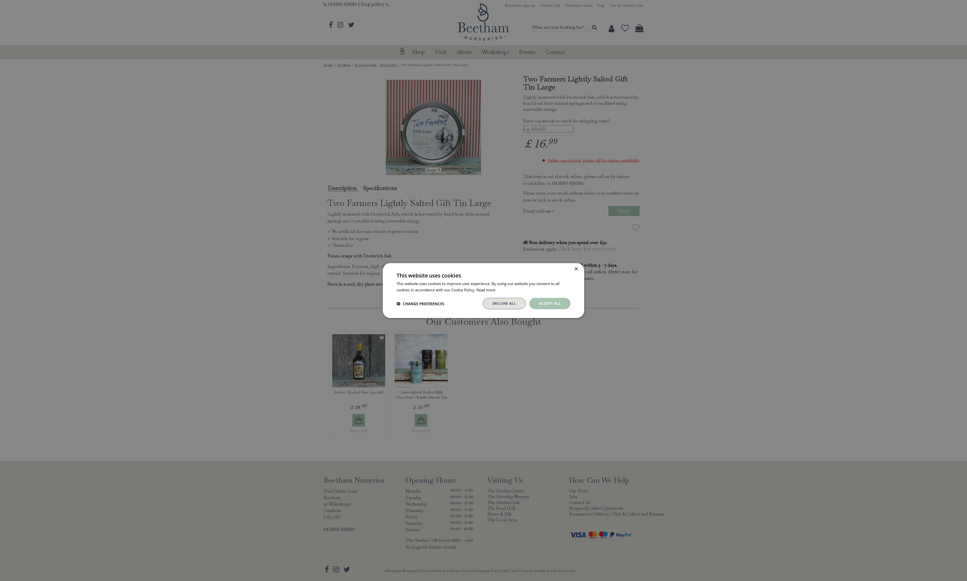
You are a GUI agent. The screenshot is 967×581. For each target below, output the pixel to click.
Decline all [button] (504, 303)
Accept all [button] (550, 303)
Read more (485, 289)
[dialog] (483, 290)
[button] (420, 303)
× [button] (576, 269)
